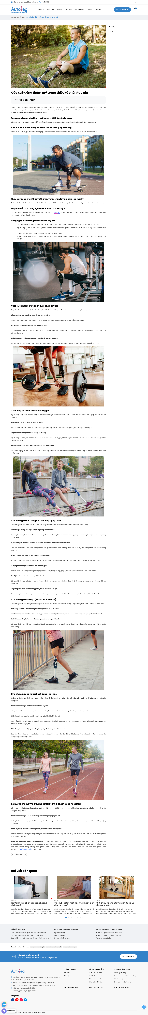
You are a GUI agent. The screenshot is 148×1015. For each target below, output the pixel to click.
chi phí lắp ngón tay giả (54, 947)
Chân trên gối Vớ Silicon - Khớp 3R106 (109, 933)
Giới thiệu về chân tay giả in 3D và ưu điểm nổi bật (28, 933)
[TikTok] (21, 999)
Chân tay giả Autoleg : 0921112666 (24, 988)
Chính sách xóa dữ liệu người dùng (125, 976)
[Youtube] (17, 999)
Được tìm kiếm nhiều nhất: (20, 947)
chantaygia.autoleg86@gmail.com (25, 2)
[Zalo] (25, 999)
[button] (66, 917)
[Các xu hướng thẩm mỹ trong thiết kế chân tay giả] (12, 854)
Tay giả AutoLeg (59, 933)
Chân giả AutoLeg (60, 935)
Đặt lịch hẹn (121, 9)
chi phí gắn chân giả (70, 947)
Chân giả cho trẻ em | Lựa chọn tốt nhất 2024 (27, 935)
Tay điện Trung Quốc (103, 938)
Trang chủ (40, 9)
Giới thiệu (50, 9)
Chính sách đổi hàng (95, 982)
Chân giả (68, 9)
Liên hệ (98, 9)
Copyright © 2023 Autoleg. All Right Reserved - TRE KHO (28, 1012)
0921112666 (45, 2)
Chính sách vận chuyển (96, 979)
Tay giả (59, 9)
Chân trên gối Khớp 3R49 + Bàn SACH (109, 935)
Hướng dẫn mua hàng (96, 973)
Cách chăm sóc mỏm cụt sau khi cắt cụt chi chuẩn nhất (31, 938)
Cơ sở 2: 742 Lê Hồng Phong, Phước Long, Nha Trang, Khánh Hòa (33, 982)
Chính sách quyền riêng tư (122, 982)
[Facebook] (12, 999)
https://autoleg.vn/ (24, 849)
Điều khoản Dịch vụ (120, 979)
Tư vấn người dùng (120, 973)
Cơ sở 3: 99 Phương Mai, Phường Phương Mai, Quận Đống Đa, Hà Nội (34, 985)
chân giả (57, 212)
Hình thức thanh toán (96, 976)
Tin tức (90, 9)
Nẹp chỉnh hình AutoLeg (62, 938)
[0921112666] (4, 1010)
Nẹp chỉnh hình (80, 9)
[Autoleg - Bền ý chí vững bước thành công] (19, 9)
